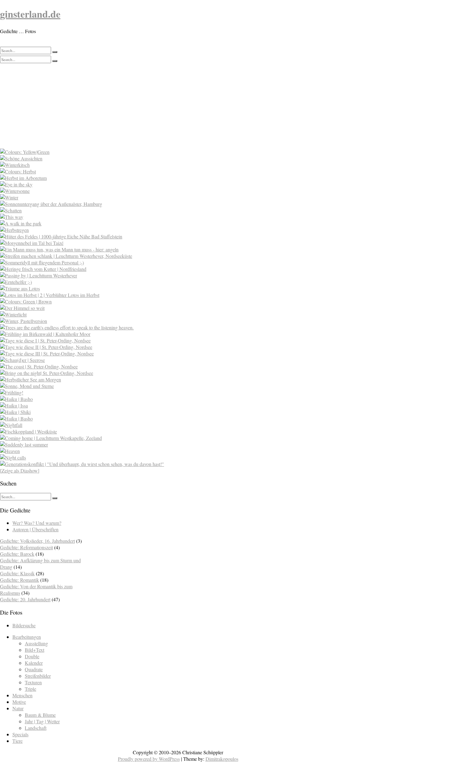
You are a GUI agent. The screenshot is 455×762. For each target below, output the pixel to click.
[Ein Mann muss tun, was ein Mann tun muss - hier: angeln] (133, 249)
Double (32, 656)
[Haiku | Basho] (133, 399)
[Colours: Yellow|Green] (133, 152)
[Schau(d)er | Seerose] (133, 360)
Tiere (17, 741)
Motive (19, 702)
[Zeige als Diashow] (19, 470)
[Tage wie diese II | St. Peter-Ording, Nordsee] (133, 347)
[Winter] (133, 197)
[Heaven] (133, 451)
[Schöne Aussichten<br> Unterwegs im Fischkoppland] (133, 158)
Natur (18, 708)
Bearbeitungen (26, 637)
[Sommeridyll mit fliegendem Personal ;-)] (133, 262)
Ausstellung (36, 643)
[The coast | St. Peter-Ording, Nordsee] (133, 366)
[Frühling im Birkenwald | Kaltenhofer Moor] (133, 334)
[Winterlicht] (133, 314)
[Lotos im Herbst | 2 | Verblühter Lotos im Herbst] (133, 295)
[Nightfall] (133, 425)
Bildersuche (24, 625)
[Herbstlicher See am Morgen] (133, 379)
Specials (20, 734)
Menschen (22, 695)
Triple (30, 689)
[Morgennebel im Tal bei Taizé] (133, 243)
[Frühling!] (133, 392)
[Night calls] (133, 457)
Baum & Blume (40, 715)
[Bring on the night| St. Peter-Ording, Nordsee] (133, 373)
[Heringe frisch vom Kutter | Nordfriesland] (133, 269)
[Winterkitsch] (133, 165)
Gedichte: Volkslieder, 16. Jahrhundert (37, 541)
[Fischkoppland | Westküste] (133, 431)
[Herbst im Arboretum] (133, 178)
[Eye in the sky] (133, 184)
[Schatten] (133, 210)
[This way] (133, 217)
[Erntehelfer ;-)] (133, 282)
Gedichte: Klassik (17, 573)
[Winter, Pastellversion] (133, 321)
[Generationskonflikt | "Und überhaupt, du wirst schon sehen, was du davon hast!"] (133, 464)
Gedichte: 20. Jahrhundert (25, 599)
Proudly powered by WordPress (149, 758)
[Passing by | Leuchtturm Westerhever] (133, 275)
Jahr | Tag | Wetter (42, 721)
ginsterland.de (30, 14)
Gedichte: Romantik (19, 580)
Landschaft (35, 728)
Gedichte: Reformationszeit (26, 547)
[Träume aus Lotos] (133, 288)
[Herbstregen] (133, 230)
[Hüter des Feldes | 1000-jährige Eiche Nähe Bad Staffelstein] (133, 236)
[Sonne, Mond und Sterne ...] (133, 386)
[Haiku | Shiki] (133, 412)
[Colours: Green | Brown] (133, 301)
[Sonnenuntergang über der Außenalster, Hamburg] (133, 204)
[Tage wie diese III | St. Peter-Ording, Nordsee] (133, 353)
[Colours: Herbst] (133, 171)
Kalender (34, 663)
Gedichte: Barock (17, 554)
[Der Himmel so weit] (133, 308)
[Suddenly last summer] (133, 444)
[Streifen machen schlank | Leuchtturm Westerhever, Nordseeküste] (133, 256)
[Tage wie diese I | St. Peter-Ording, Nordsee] (133, 340)
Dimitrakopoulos (222, 758)
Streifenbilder (38, 676)
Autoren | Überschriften (35, 529)
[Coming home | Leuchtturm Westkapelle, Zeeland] (133, 438)
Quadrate (34, 669)
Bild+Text (34, 650)
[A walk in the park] (133, 223)
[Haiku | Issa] (133, 405)
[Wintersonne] (133, 191)
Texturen (33, 682)
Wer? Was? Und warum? (36, 523)
